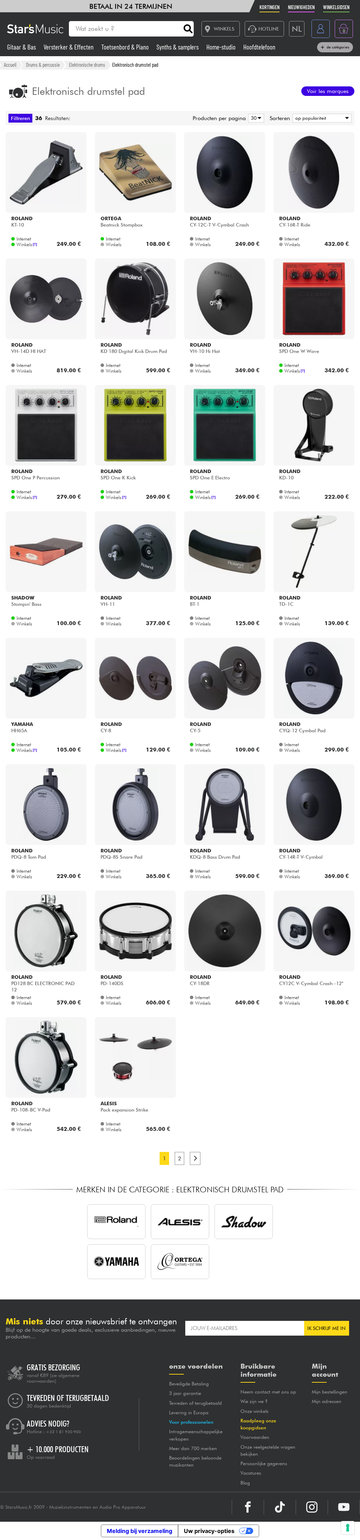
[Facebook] (248, 1507)
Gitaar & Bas (22, 47)
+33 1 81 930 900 (63, 1431)
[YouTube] (344, 1507)
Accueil (10, 64)
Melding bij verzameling (139, 1530)
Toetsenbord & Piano (125, 47)
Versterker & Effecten (69, 47)
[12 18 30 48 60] (255, 118)
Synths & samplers (178, 47)
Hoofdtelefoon (259, 47)
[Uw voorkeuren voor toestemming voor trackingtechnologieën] (347, 1527)
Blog (245, 1483)
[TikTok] (280, 1507)
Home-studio (221, 47)
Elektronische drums (87, 64)
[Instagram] (312, 1507)
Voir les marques (328, 91)
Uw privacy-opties (209, 1530)
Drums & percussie (43, 64)
